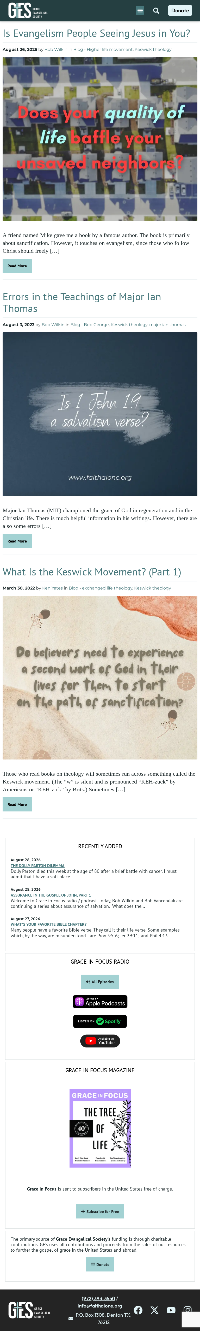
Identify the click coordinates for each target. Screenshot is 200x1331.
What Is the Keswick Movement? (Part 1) (92, 571)
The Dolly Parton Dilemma (38, 865)
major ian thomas (167, 324)
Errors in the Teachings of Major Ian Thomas (82, 302)
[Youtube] (171, 1310)
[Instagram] (187, 1310)
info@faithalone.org (100, 1306)
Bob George (96, 324)
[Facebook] (138, 1310)
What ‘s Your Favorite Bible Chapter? (49, 924)
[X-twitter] (154, 1310)
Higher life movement (110, 49)
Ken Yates (52, 588)
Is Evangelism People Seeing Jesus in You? (96, 33)
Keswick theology (153, 49)
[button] (140, 10)
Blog (78, 49)
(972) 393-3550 (98, 1298)
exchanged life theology (107, 588)
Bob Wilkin (56, 49)
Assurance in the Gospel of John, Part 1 (51, 895)
